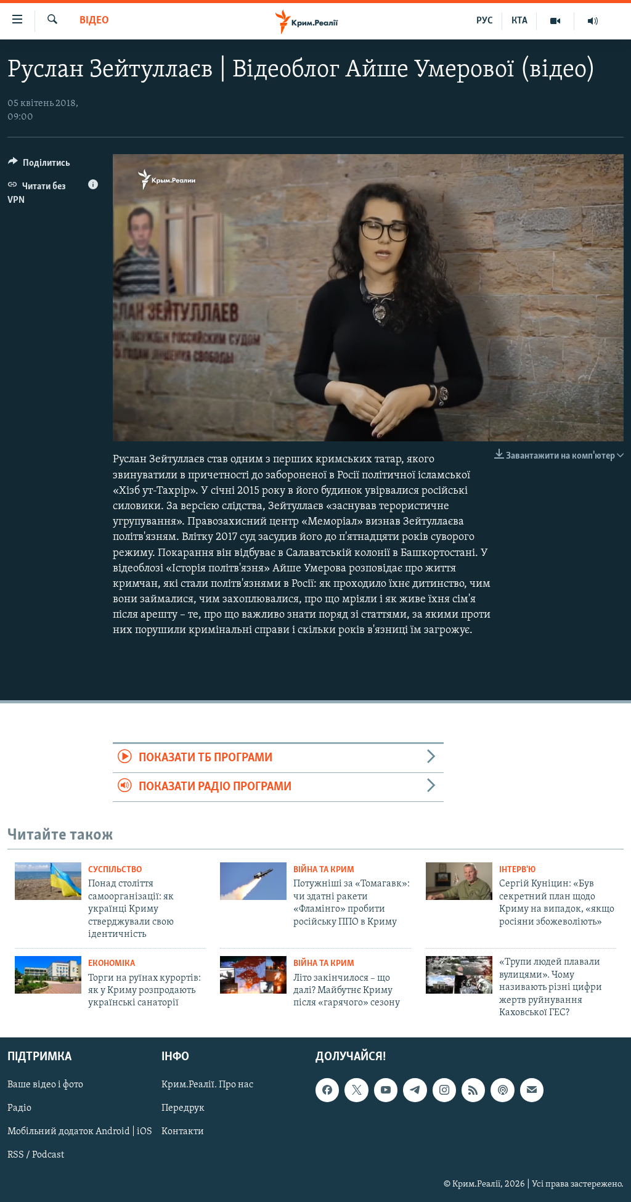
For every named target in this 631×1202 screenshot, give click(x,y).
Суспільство (115, 870)
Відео (94, 21)
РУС (484, 21)
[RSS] (473, 1090)
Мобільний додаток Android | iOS (79, 1132)
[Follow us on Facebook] (327, 1090)
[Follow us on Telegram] (414, 1090)
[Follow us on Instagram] (444, 1090)
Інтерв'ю (517, 870)
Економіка (111, 963)
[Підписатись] (531, 1090)
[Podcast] (502, 1090)
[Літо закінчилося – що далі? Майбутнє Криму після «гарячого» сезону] (253, 975)
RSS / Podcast (35, 1156)
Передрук (183, 1109)
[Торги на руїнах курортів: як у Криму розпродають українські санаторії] (48, 975)
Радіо (19, 1109)
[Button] (39, 166)
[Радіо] (592, 21)
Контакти (182, 1132)
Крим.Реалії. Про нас (207, 1085)
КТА (519, 21)
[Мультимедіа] (555, 21)
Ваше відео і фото (45, 1085)
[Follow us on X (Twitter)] (356, 1090)
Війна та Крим (323, 870)
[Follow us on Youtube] (385, 1090)
